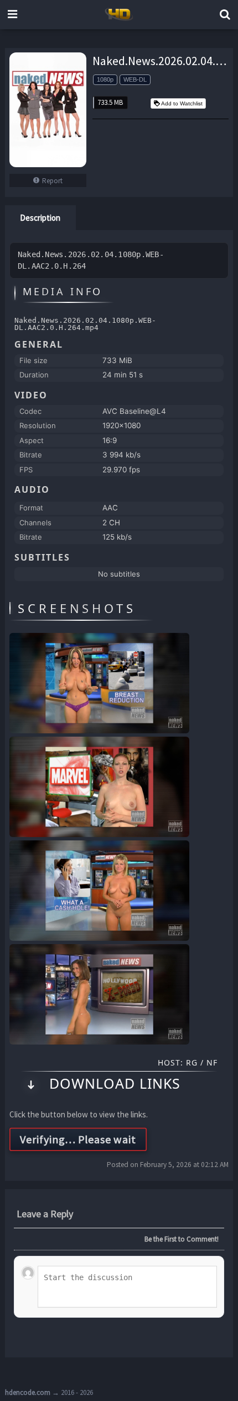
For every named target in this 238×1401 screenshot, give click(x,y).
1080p (105, 79)
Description (40, 217)
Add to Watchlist (182, 103)
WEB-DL (135, 79)
